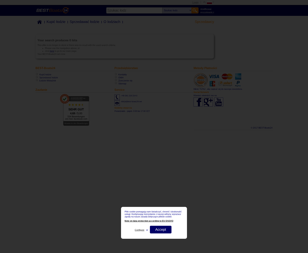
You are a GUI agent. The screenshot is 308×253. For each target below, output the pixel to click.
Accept (160, 229)
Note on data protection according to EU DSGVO (149, 221)
